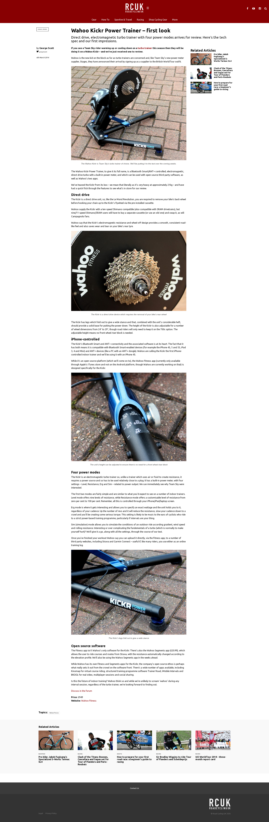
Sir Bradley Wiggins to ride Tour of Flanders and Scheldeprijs (173, 747)
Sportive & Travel (123, 19)
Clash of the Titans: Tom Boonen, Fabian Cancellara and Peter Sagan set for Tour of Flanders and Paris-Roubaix (212, 73)
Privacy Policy (51, 813)
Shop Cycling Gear (158, 19)
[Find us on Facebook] (247, 9)
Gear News (42, 29)
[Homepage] (219, 803)
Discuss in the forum (81, 691)
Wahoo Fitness (88, 700)
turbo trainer (145, 48)
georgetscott (43, 52)
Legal (41, 813)
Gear (94, 19)
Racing (140, 19)
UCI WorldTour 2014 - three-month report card (212, 747)
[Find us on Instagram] (260, 9)
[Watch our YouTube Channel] (254, 9)
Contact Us (134, 788)
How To (105, 19)
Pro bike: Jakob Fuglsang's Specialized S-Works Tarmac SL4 (212, 59)
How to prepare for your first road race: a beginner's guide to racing (212, 87)
